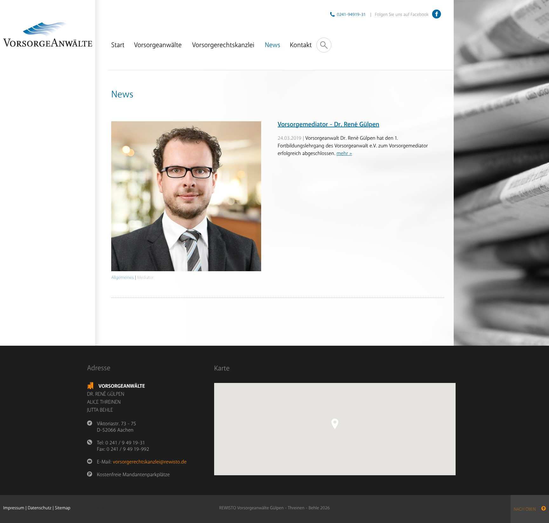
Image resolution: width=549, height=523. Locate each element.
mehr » (344, 153)
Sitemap (63, 508)
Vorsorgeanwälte (158, 45)
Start (118, 45)
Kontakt (301, 45)
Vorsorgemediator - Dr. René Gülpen (328, 124)
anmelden (96, 508)
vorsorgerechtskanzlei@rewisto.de (149, 461)
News (273, 45)
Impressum (13, 508)
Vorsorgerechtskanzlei (223, 45)
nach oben (527, 509)
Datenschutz (39, 508)
